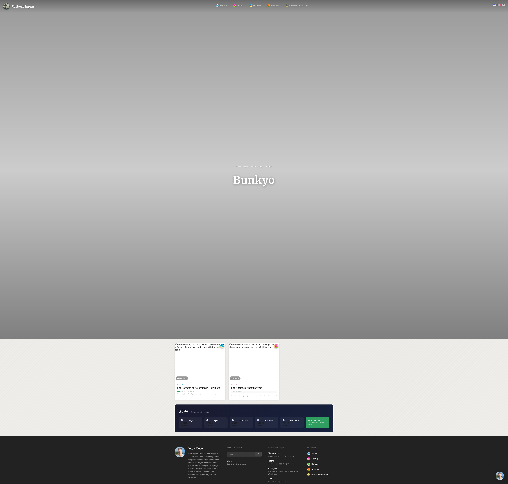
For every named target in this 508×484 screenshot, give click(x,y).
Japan (245, 166)
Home (238, 166)
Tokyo (260, 166)
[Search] (258, 454)
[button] (500, 476)
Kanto (253, 166)
